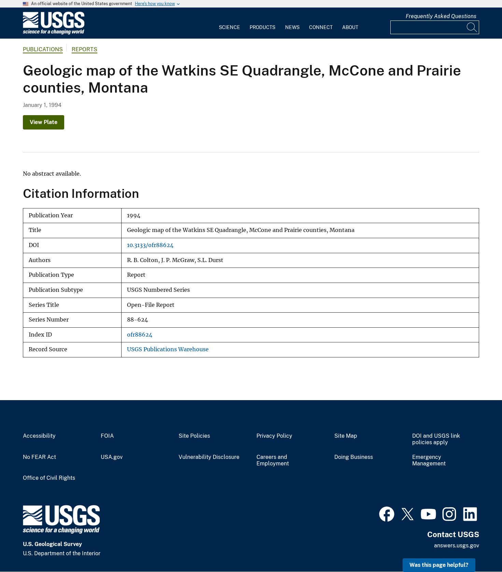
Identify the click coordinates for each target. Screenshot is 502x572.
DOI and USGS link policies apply (436, 439)
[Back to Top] (477, 547)
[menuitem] (229, 23)
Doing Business (353, 457)
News (292, 27)
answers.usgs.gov (456, 545)
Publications (43, 49)
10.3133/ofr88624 (150, 245)
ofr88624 (139, 334)
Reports (84, 49)
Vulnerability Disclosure (209, 457)
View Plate (43, 122)
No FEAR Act (39, 457)
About (350, 27)
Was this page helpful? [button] (439, 565)
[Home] (53, 33)
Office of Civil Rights (49, 478)
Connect (321, 27)
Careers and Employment (272, 460)
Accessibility (39, 436)
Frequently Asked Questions (441, 16)
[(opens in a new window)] (387, 513)
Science (229, 27)
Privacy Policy (274, 436)
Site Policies (194, 436)
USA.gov (112, 457)
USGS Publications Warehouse (168, 349)
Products (262, 27)
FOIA (107, 436)
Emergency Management (429, 460)
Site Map (345, 436)
